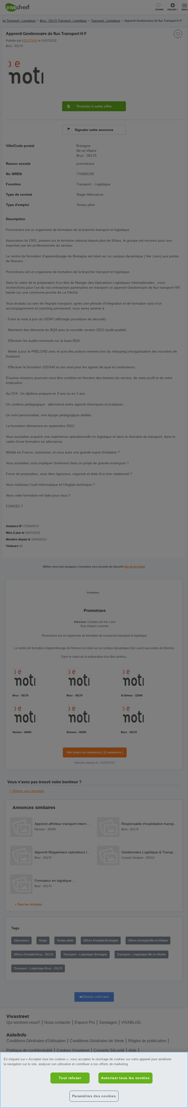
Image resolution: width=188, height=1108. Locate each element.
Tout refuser (70, 1078)
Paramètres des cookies (94, 1096)
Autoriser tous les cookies (125, 1078)
